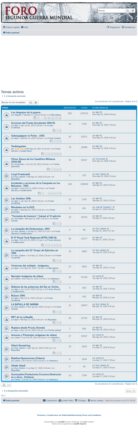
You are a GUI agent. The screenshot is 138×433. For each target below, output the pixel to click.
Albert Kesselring (20, 345)
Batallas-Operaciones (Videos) (28, 358)
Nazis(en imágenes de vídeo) (27, 276)
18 (60, 118)
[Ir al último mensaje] (101, 112)
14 (45, 118)
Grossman (19, 164)
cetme (17, 279)
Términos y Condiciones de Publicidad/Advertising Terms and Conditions (69, 415)
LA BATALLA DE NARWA (24, 304)
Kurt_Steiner (20, 177)
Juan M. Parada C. (104, 207)
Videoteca (55, 279)
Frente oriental (54, 138)
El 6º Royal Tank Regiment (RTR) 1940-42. (34, 237)
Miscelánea (56, 115)
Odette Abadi (18, 365)
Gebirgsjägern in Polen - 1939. (28, 135)
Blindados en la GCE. (23, 207)
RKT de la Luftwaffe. (22, 317)
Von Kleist (19, 218)
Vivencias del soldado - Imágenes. (30, 265)
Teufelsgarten (18, 146)
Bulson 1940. (18, 295)
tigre (98, 112)
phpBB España (80, 424)
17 (56, 118)
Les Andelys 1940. (21, 198)
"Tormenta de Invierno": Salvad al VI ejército (36, 216)
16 (52, 118)
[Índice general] (53, 13)
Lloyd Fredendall (20, 174)
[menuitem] (24, 27)
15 (49, 118)
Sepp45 (18, 115)
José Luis (19, 149)
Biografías (15, 179)
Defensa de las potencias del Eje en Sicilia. (35, 286)
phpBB (61, 422)
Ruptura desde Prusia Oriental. (28, 327)
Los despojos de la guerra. (26, 112)
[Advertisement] (69, 61)
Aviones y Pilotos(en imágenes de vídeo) (34, 335)
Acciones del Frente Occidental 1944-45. (33, 123)
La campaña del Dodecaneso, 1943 (30, 229)
